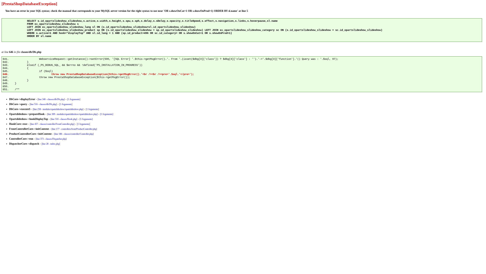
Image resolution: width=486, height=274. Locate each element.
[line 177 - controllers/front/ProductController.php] (74, 129)
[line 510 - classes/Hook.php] (63, 119)
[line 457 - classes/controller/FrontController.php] (52, 124)
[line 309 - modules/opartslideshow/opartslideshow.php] (72, 114)
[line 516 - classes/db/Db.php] (43, 104)
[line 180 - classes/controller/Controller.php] (74, 134)
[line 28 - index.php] (51, 144)
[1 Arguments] (73, 99)
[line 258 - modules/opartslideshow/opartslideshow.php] (58, 109)
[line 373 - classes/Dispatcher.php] (51, 139)
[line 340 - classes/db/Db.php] (51, 99)
